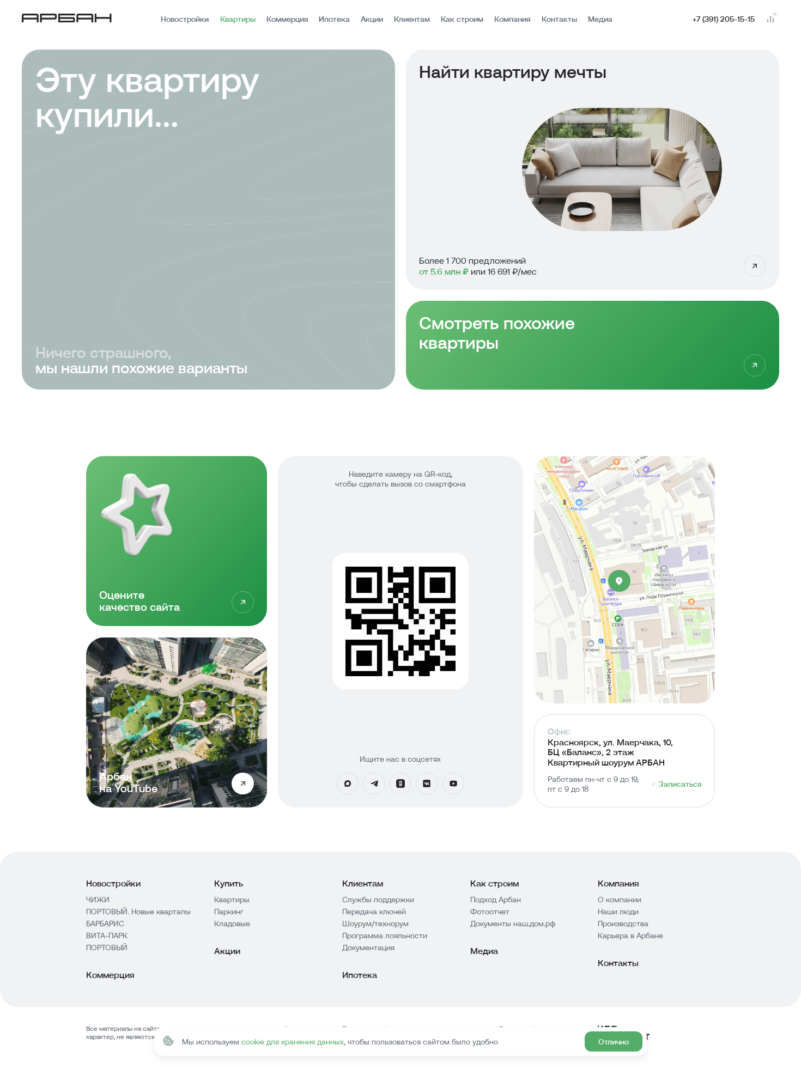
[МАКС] (348, 783)
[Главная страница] (67, 19)
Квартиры (238, 19)
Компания (512, 19)
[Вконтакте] (427, 783)
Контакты (559, 19)
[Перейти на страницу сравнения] (770, 19)
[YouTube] (453, 783)
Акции (372, 19)
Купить (228, 883)
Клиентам (412, 19)
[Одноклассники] (400, 783)
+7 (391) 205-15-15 (724, 19)
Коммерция (287, 19)
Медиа (600, 19)
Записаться (680, 784)
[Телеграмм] (374, 783)
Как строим (462, 19)
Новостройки (185, 19)
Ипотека (334, 19)
